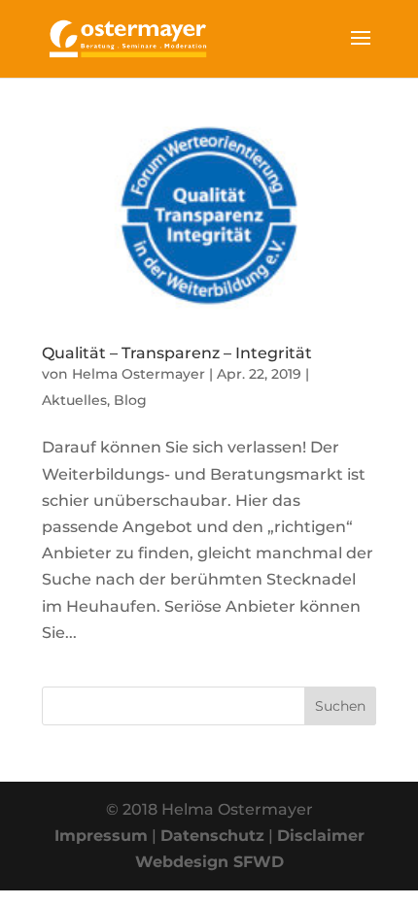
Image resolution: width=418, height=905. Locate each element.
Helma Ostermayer (138, 374)
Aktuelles (74, 400)
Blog (130, 400)
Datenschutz (212, 835)
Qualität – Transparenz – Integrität (177, 353)
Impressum (101, 835)
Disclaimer (321, 835)
